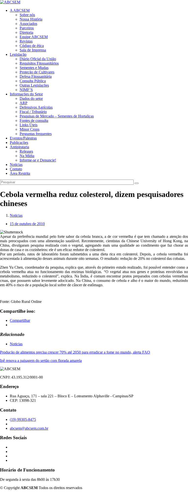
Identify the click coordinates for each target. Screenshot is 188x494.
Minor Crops (29, 129)
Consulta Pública (33, 81)
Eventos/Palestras (23, 138)
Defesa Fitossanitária (36, 76)
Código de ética (32, 46)
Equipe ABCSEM (34, 37)
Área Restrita (20, 173)
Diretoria (26, 32)
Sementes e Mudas (34, 68)
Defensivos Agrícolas (36, 107)
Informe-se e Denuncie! (38, 160)
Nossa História (31, 19)
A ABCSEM (20, 10)
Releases (26, 151)
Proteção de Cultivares (37, 72)
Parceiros (27, 28)
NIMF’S (26, 90)
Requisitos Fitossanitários (39, 63)
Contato (16, 169)
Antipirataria (19, 147)
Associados (28, 24)
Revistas (26, 41)
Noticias (16, 164)
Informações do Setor (26, 94)
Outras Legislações (34, 85)
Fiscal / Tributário (33, 112)
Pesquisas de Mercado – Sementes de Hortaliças (57, 116)
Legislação (18, 54)
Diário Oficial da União (38, 59)
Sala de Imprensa (33, 50)
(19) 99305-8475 (23, 419)
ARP (23, 103)
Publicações (19, 142)
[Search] (137, 183)
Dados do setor (31, 98)
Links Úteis (28, 125)
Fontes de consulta (34, 120)
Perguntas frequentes (36, 134)
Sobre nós (27, 15)
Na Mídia (27, 156)
